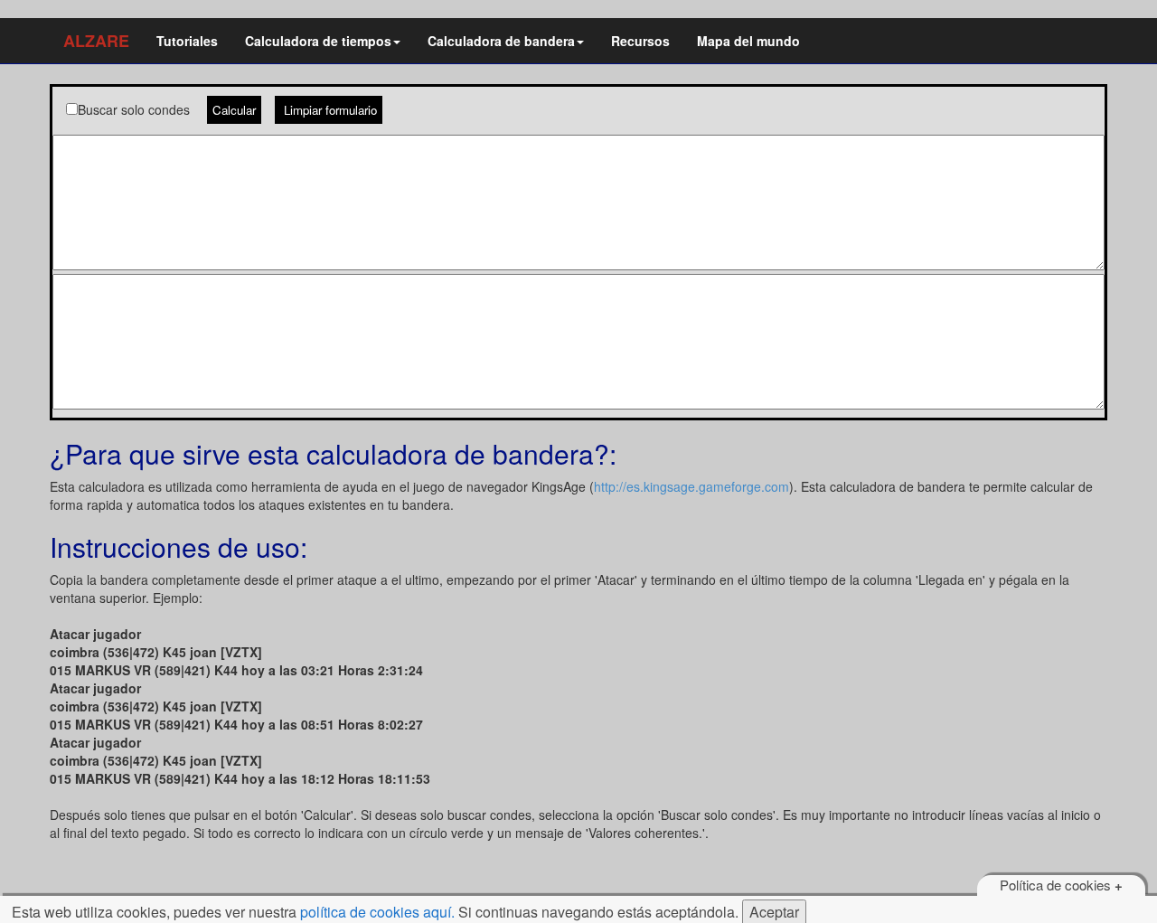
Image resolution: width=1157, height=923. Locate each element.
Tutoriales (187, 41)
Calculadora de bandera (501, 41)
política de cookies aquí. (377, 911)
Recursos (640, 41)
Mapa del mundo (748, 41)
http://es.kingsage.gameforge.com (691, 486)
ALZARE (96, 40)
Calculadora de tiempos (318, 41)
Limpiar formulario (328, 109)
